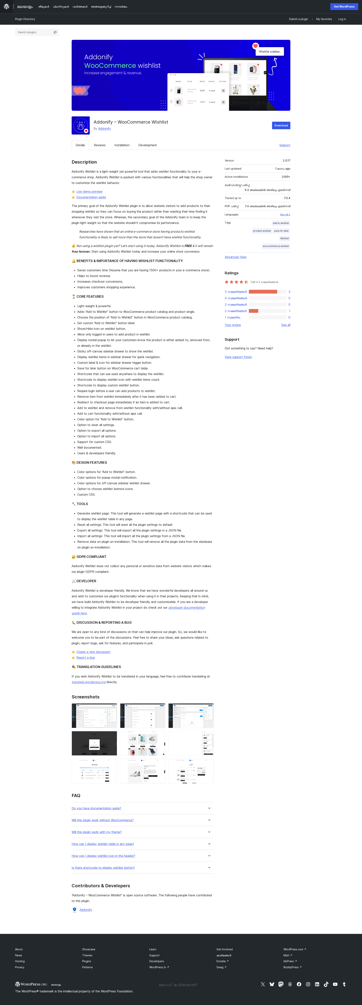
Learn (152, 949)
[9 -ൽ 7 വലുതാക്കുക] (112, 764)
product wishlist (262, 230)
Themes (87, 955)
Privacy (19, 967)
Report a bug (85, 657)
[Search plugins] (55, 32)
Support (284, 145)
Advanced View (236, 257)
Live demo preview (89, 191)
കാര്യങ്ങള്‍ (223, 955)
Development (147, 145)
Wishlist (284, 238)
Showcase (88, 949)
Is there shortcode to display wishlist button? (103, 868)
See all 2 (285, 214)
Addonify (104, 128)
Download (281, 125)
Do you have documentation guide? (96, 808)
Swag (221, 967)
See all (285, 325)
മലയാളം (56, 984)
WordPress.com (295, 949)
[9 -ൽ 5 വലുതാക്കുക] (160, 736)
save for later (281, 230)
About (19, 949)
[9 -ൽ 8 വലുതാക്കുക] (160, 764)
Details (80, 145)
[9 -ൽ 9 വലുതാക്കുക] (209, 764)
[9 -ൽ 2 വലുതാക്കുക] (160, 708)
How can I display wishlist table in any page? (103, 844)
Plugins (86, 961)
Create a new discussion (93, 652)
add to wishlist (281, 223)
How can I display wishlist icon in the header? (103, 856)
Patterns (87, 967)
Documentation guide (91, 197)
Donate (222, 961)
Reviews (100, 145)
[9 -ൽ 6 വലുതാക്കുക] (209, 736)
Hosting (20, 961)
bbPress (290, 961)
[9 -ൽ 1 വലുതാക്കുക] (112, 708)
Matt (288, 955)
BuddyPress (293, 967)
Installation (122, 145)
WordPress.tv (159, 967)
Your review (233, 325)
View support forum (238, 357)
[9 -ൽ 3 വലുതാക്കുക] (209, 708)
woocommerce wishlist (276, 246)
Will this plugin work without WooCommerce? (103, 820)
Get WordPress (344, 6)
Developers (156, 961)
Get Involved (224, 949)
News (18, 955)
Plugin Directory (25, 19)
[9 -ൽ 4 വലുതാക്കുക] (112, 736)
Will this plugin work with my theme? (97, 832)
